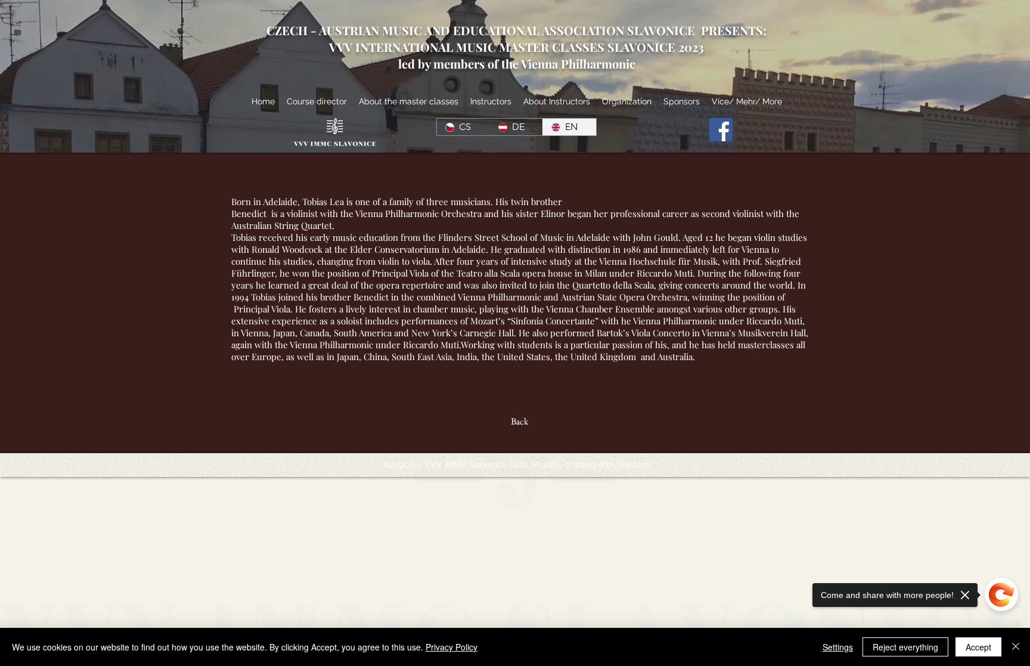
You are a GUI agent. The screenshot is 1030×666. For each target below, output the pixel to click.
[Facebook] (721, 129)
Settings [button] (838, 647)
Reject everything (905, 647)
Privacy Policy (451, 647)
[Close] (1016, 646)
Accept (978, 647)
